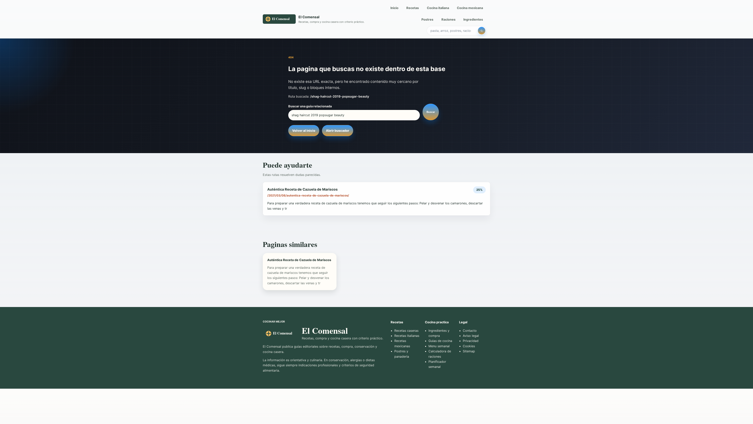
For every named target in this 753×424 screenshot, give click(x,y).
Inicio (394, 8)
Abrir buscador (337, 130)
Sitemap (469, 351)
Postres (427, 19)
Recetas (412, 8)
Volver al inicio (303, 130)
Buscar (431, 112)
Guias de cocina (440, 341)
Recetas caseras (406, 331)
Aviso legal (471, 336)
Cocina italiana (438, 8)
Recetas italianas (406, 336)
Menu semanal (439, 346)
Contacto (470, 331)
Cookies (469, 346)
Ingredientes (473, 19)
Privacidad (470, 341)
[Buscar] (481, 30)
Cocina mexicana (470, 8)
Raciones (448, 19)
